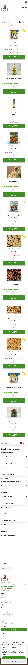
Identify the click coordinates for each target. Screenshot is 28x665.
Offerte (3, 568)
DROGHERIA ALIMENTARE (7, 614)
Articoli (2, 604)
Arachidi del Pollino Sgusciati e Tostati (14, 353)
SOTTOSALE (14, 42)
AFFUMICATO (14, 385)
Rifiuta (14, 661)
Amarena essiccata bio (14, 215)
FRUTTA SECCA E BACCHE (14, 145)
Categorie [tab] (4, 513)
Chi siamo (8, 642)
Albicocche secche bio (14, 147)
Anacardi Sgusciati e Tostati (14, 250)
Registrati (7, 2)
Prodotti (6, 14)
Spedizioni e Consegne (6, 600)
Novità (9, 568)
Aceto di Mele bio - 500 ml (14, 78)
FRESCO (3, 621)
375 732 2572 (6, 590)
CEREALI (14, 179)
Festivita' (22, 14)
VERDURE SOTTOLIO (14, 420)
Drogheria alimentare (14, 14)
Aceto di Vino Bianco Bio (14, 112)
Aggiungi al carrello (14, 57)
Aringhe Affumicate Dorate (14, 387)
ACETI (14, 76)
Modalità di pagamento (6, 602)
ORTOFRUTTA (4, 612)
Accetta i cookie (14, 657)
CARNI (2, 616)
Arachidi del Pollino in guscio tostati (14, 318)
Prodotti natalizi (4, 17)
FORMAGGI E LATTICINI (6, 619)
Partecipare (19, 644)
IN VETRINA (4, 610)
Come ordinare (16, 642)
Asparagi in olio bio (14, 421)
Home (2, 14)
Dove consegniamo (5, 644)
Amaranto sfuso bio (14, 181)
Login (2, 2)
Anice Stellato (14, 284)
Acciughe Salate (14, 44)
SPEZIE (14, 282)
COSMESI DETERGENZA (7, 623)
